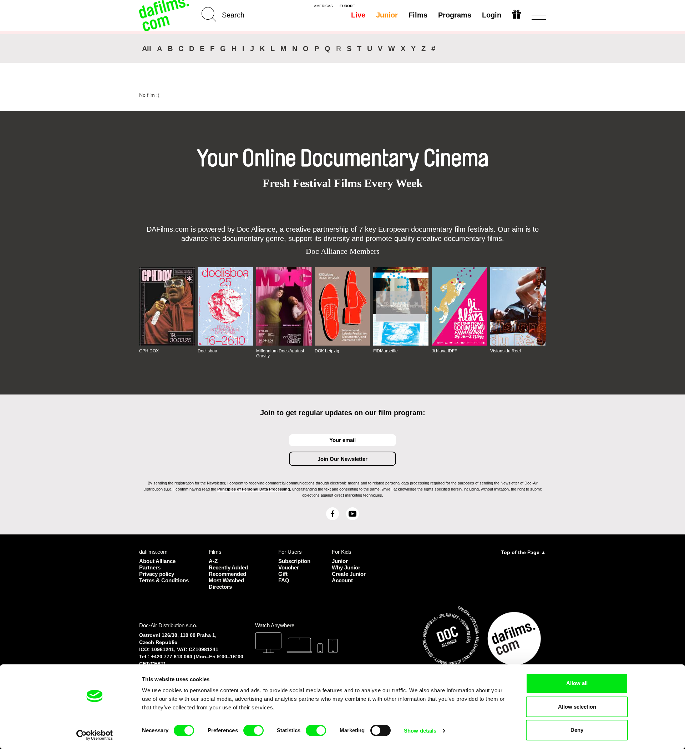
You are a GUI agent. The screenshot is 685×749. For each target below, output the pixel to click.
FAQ (283, 580)
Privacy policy (156, 574)
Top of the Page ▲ (523, 552)
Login (491, 15)
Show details (420, 731)
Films (418, 15)
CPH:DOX (149, 350)
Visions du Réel (505, 350)
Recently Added (228, 567)
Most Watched (226, 580)
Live (358, 15)
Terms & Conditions (164, 580)
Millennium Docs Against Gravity (280, 353)
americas (323, 6)
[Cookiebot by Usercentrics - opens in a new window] (95, 735)
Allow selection (577, 707)
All (146, 48)
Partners (150, 567)
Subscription (294, 561)
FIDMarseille (385, 350)
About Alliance (157, 561)
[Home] (165, 15)
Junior (387, 15)
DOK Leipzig (327, 350)
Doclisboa (207, 350)
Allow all (577, 683)
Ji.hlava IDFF (444, 350)
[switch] (253, 730)
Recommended (227, 574)
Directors (220, 587)
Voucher (288, 567)
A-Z (213, 561)
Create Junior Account (349, 577)
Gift (283, 574)
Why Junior (346, 567)
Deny (576, 730)
